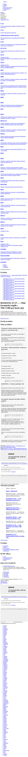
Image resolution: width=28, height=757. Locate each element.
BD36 (2, 171)
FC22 (2, 30)
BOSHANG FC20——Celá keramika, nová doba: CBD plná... (14, 526)
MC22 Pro (3, 48)
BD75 (2, 83)
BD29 (2, 127)
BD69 (2, 91)
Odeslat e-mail (4, 581)
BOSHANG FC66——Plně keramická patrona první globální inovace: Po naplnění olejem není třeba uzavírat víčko (14, 449)
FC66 (2, 42)
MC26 (2, 54)
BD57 (2, 109)
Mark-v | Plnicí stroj (11, 491)
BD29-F (3, 133)
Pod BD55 (3, 262)
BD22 (2, 235)
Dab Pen (5, 547)
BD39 (2, 189)
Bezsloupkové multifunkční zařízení (11, 549)
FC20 (2, 23)
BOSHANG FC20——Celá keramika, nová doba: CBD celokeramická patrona (13, 446)
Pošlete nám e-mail (5, 318)
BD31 (2, 146)
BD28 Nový (4, 120)
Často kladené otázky (7, 7)
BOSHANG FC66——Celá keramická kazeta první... (13, 499)
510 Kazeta (5, 267)
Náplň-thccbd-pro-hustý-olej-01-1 (10, 35)
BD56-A (3, 215)
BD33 (2, 158)
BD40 (2, 196)
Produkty (5, 5)
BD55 (2, 209)
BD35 (2, 165)
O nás (4, 6)
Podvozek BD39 (5, 255)
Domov (5, 4)
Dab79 (2, 62)
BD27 (2, 241)
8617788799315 (4, 582)
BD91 (2, 70)
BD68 (2, 97)
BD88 (2, 76)
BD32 (2, 153)
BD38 (2, 178)
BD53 (2, 202)
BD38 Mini (4, 184)
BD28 (2, 114)
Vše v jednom (6, 548)
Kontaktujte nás (6, 8)
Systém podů (6, 550)
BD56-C (3, 222)
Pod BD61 (3, 249)
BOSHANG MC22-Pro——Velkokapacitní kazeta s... (13, 508)
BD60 (2, 228)
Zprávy (4, 10)
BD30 (2, 140)
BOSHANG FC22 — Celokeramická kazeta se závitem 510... (15, 536)
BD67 (2, 102)
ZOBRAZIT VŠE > (5, 19)
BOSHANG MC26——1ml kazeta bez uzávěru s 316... (13, 517)
